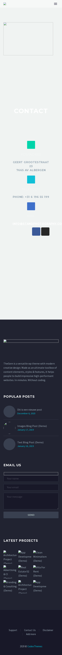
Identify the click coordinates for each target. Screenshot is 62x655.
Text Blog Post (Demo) (30, 442)
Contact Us (30, 630)
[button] (31, 145)
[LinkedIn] (24, 618)
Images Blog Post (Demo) (32, 426)
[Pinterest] (37, 618)
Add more (31, 634)
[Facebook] (36, 231)
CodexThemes (34, 646)
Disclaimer (48, 630)
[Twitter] (29, 618)
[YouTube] (42, 618)
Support (13, 630)
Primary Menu (56, 3)
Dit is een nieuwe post (29, 409)
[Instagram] (45, 231)
